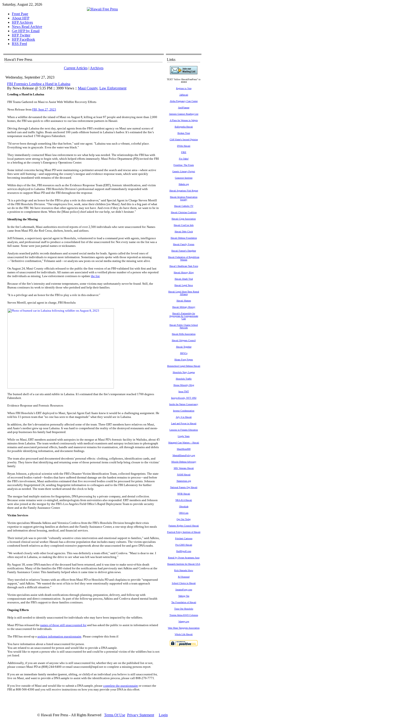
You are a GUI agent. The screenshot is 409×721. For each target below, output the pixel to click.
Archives (96, 68)
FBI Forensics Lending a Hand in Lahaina (38, 84)
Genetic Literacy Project (183, 171)
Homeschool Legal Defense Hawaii (183, 366)
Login (163, 715)
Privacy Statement (140, 715)
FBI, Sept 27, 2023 (44, 109)
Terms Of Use (114, 715)
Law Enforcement (112, 88)
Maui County (88, 88)
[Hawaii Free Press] (102, 9)
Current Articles (76, 68)
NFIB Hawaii (183, 493)
